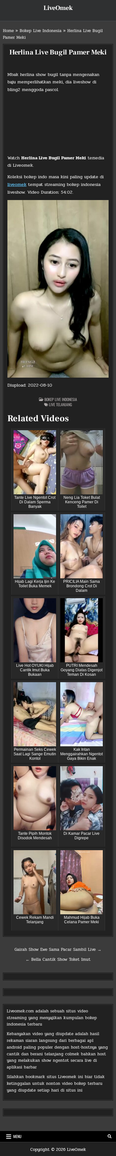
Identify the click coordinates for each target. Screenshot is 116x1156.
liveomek (16, 184)
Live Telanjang (60, 404)
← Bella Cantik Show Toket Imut (58, 959)
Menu (17, 1136)
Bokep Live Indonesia (41, 31)
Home (8, 31)
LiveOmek (58, 8)
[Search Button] (109, 1136)
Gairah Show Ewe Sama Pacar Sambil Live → (58, 949)
